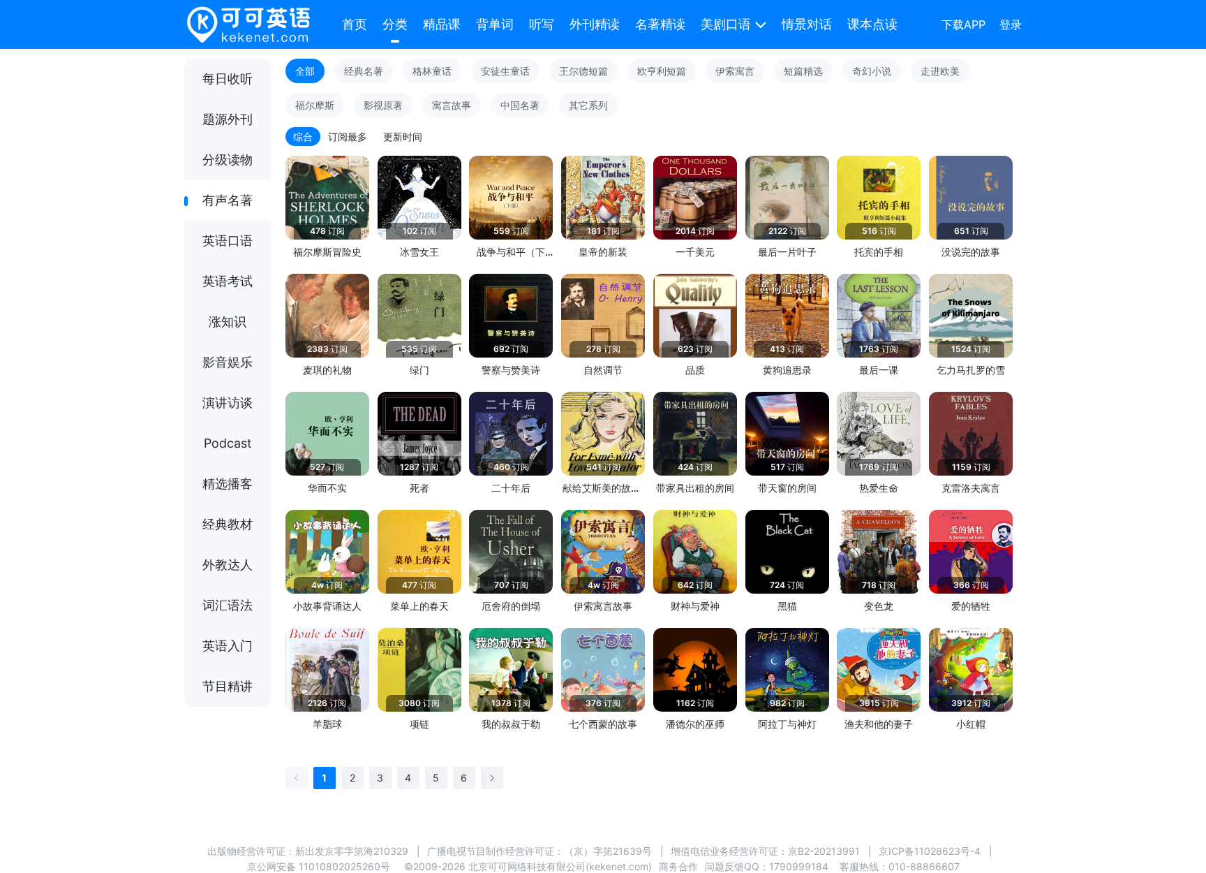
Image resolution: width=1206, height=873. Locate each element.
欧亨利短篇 (661, 71)
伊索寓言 (734, 71)
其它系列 (588, 105)
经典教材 (227, 524)
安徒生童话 (505, 71)
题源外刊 (227, 119)
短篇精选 (803, 71)
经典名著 (363, 71)
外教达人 (227, 564)
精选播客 (227, 483)
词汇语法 (227, 605)
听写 (541, 24)
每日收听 (227, 78)
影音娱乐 (227, 362)
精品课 (442, 24)
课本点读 (872, 24)
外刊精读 (595, 24)
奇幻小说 (871, 71)
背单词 (495, 24)
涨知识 (227, 321)
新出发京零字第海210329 (351, 851)
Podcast (228, 443)
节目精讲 (227, 686)
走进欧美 (940, 71)
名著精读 (660, 24)
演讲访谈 (227, 402)
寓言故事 (451, 105)
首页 (354, 24)
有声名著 (227, 200)
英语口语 (227, 240)
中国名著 (519, 105)
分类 (395, 24)
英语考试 (227, 281)
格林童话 (432, 71)
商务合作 (678, 866)
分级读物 (227, 159)
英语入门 (227, 645)
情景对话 (807, 24)
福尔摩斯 (314, 105)
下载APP (963, 24)
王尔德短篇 (583, 71)
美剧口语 (726, 24)
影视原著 (383, 105)
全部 (305, 71)
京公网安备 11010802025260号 (318, 866)
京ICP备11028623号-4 (930, 851)
